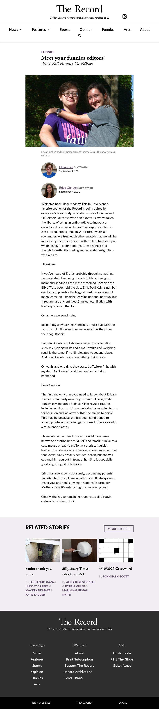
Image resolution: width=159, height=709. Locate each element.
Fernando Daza (42, 582)
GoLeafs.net (122, 665)
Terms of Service (41, 702)
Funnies (108, 29)
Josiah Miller (75, 586)
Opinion (86, 29)
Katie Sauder (35, 594)
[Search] (79, 36)
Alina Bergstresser (80, 582)
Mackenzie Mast (37, 590)
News (13, 29)
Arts (127, 29)
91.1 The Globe (122, 659)
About (145, 29)
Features (39, 29)
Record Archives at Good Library (78, 674)
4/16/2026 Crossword (115, 568)
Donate (123, 702)
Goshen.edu (122, 652)
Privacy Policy (85, 702)
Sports (65, 29)
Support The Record (79, 665)
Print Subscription (79, 659)
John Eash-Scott (116, 576)
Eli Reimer (66, 167)
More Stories (119, 529)
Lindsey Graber (37, 586)
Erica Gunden (68, 187)
